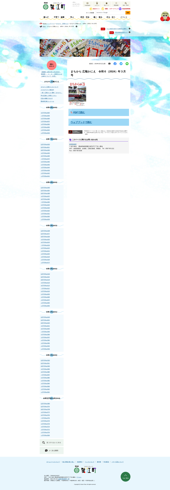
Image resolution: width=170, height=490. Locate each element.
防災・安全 (85, 17)
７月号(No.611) (45, 288)
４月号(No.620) (45, 254)
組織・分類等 (126, 5)
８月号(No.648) (45, 156)
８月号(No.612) (45, 285)
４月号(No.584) (45, 383)
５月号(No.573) (45, 424)
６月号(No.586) (45, 377)
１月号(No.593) (45, 349)
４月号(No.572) (45, 426)
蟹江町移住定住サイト (121, 32)
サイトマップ (76, 6)
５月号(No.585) (45, 380)
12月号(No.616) (45, 274)
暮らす (46, 17)
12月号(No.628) (45, 231)
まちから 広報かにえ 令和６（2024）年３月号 (60, 26)
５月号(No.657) (45, 121)
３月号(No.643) (45, 170)
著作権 (99, 462)
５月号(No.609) (45, 294)
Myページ (106, 5)
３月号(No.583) (45, 386)
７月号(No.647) (45, 159)
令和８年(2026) (51, 107)
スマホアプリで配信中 (47, 90)
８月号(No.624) (45, 242)
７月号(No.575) (45, 418)
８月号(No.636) (45, 199)
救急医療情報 (126, 8)
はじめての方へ (76, 4)
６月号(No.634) (45, 205)
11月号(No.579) (45, 406)
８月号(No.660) (45, 113)
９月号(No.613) (45, 282)
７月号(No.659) (45, 115)
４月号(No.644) (45, 167)
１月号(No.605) (45, 306)
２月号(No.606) (45, 303)
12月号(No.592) (45, 360)
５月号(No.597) (45, 337)
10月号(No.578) (45, 409)
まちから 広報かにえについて (49, 87)
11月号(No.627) (45, 233)
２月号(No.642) (45, 173)
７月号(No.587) (45, 375)
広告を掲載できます (47, 98)
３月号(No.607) (45, 300)
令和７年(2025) (51, 139)
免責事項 (79, 462)
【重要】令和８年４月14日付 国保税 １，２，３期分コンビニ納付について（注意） (51, 74)
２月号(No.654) (45, 130)
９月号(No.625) (45, 239)
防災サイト (96, 8)
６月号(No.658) (45, 118)
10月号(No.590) (45, 366)
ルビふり (97, 5)
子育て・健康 (59, 17)
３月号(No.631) (45, 213)
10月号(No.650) (45, 150)
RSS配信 (106, 462)
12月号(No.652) (45, 144)
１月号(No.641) (45, 176)
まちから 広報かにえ (62, 23)
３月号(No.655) (45, 127)
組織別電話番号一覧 (63, 479)
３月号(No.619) (45, 257)
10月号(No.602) (45, 323)
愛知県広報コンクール (47, 101)
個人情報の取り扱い (68, 462)
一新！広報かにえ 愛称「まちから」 (51, 92)
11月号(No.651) (45, 147)
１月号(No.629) (45, 219)
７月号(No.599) (45, 331)
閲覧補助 (116, 5)
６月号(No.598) (45, 334)
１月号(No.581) (45, 392)
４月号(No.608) (45, 297)
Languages (87, 5)
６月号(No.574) (45, 421)
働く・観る (98, 17)
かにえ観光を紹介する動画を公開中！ (117, 28)
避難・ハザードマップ (111, 8)
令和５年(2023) (51, 225)
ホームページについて (53, 462)
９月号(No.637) (45, 196)
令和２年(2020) (51, 355)
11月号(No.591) (45, 363)
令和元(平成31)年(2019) (51, 398)
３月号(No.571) (45, 429)
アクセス (78, 477)
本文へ (74, 2)
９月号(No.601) (45, 326)
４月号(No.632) (45, 210)
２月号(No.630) (45, 216)
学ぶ (72, 17)
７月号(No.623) (45, 245)
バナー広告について (118, 462)
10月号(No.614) (45, 280)
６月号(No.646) (45, 161)
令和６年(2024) (51, 182)
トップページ (51, 23)
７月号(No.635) (45, 202)
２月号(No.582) (45, 389)
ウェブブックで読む (81, 122)
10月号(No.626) (45, 236)
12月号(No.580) (45, 403)
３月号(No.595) (45, 343)
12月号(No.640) (45, 187)
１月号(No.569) (45, 435)
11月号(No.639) (45, 190)
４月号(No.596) (45, 340)
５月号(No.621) (45, 251)
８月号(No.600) (45, 328)
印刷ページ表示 (109, 64)
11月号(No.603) (45, 320)
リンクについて (89, 462)
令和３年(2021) (51, 312)
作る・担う (111, 17)
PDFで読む (79, 112)
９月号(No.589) (45, 369)
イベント (123, 17)
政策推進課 (72, 144)
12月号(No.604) (45, 317)
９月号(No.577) (45, 412)
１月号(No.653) (45, 133)
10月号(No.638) (45, 193)
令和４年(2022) (51, 269)
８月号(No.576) (45, 415)
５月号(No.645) (45, 164)
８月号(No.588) (45, 372)
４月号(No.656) (45, 124)
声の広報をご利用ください (49, 95)
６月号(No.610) (45, 291)
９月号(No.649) (45, 153)
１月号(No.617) (45, 262)
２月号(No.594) (45, 346)
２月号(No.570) (45, 432)
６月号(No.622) (45, 248)
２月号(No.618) (45, 259)
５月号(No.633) (45, 208)
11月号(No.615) (45, 277)
